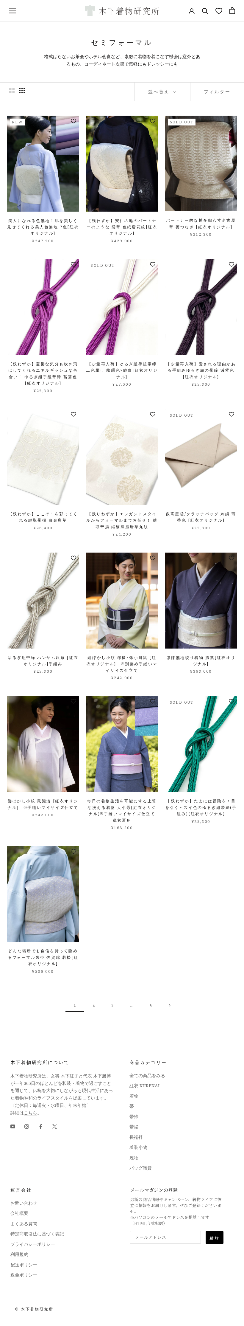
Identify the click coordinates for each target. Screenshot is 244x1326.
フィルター (217, 91)
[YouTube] (12, 1126)
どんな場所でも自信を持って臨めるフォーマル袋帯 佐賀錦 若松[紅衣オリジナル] (43, 957)
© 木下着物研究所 (34, 1309)
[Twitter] (54, 1126)
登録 (214, 1237)
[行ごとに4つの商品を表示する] (22, 90)
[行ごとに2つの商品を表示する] (12, 90)
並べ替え (160, 91)
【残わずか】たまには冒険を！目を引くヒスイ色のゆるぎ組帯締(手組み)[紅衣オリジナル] (201, 807)
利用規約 (19, 1254)
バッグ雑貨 (140, 1168)
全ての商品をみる (147, 1075)
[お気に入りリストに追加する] (73, 121)
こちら (30, 1113)
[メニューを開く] (12, 10)
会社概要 (19, 1213)
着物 (133, 1096)
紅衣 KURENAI (144, 1085)
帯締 (133, 1116)
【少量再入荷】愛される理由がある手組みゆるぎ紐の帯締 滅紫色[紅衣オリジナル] (201, 370)
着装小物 (138, 1147)
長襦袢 (136, 1137)
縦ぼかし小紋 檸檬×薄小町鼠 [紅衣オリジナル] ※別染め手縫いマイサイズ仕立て (122, 664)
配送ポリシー (23, 1265)
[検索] (205, 10)
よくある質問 (23, 1223)
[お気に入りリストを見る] (219, 10)
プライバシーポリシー (32, 1244)
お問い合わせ (23, 1203)
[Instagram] (26, 1126)
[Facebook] (40, 1126)
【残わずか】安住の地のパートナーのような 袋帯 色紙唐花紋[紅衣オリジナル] (122, 227)
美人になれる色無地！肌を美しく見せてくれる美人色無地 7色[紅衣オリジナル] (43, 227)
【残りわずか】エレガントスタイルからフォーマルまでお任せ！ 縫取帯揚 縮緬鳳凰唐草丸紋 (122, 520)
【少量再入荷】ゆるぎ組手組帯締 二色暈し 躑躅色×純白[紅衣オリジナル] (122, 370)
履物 (133, 1158)
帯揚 (133, 1127)
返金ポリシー (23, 1275)
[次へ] (169, 1005)
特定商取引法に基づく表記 (37, 1234)
